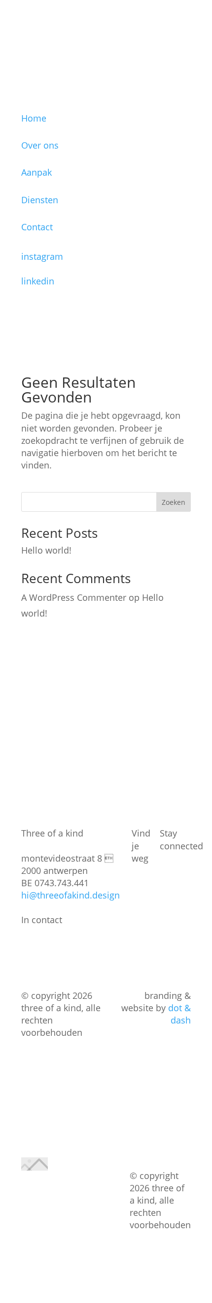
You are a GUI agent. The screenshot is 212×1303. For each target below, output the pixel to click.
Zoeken (173, 502)
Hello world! (46, 550)
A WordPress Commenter (73, 597)
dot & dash (179, 1014)
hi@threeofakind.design (70, 895)
